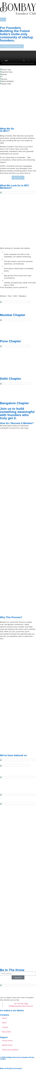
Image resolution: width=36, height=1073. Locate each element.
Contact (5, 1027)
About (4, 1023)
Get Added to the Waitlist (12, 1010)
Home (4, 1018)
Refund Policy (7, 1045)
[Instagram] (8, 1062)
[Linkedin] (24, 1062)
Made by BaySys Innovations (11, 1068)
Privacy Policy (7, 1041)
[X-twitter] (19, 1062)
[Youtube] (13, 1062)
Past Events (6, 1032)
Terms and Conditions (10, 1050)
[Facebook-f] (2, 1062)
